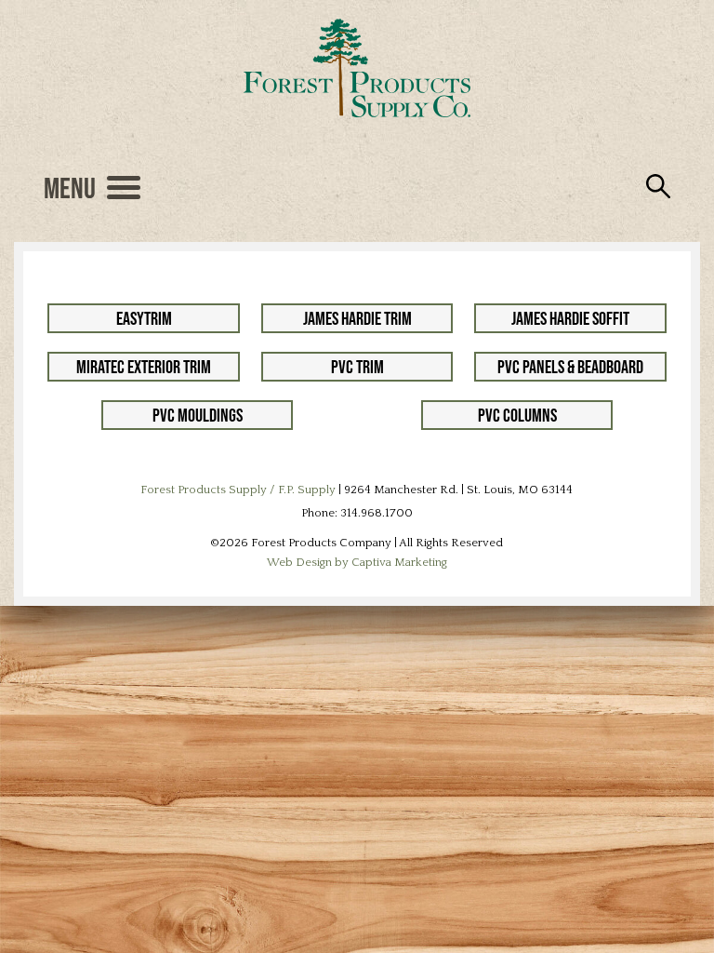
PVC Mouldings (197, 415)
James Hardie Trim (357, 318)
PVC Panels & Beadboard (570, 366)
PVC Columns (517, 415)
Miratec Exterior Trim (143, 366)
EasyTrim (144, 318)
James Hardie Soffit (570, 318)
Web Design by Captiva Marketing (357, 562)
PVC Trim (357, 366)
